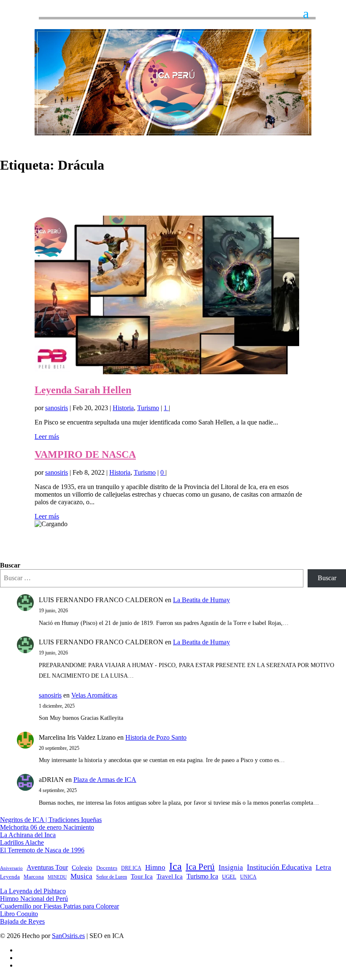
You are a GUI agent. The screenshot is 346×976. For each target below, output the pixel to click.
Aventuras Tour (47, 867)
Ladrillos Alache (22, 842)
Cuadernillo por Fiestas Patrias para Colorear (59, 906)
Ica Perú (200, 867)
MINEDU (57, 877)
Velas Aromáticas (94, 695)
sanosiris (56, 407)
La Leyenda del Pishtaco (33, 891)
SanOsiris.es (68, 935)
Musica (81, 876)
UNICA (248, 877)
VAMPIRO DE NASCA (85, 454)
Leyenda (10, 877)
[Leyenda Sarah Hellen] (167, 372)
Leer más (47, 436)
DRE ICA (131, 868)
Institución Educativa (279, 867)
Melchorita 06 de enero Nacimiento (47, 827)
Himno (155, 867)
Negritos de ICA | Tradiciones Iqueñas (51, 819)
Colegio (82, 867)
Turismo (148, 407)
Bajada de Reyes (22, 921)
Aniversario (11, 868)
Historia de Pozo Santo (156, 737)
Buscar (10, 565)
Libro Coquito (19, 913)
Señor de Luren (111, 877)
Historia (123, 407)
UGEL (229, 876)
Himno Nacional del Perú (34, 898)
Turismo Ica (202, 876)
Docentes (106, 868)
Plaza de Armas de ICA (104, 779)
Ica (175, 866)
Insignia (231, 867)
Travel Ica (170, 876)
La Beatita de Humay (201, 599)
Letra (323, 867)
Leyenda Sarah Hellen (83, 389)
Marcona (34, 877)
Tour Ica (142, 876)
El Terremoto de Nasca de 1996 (42, 850)
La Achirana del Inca (28, 834)
